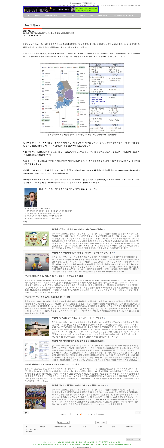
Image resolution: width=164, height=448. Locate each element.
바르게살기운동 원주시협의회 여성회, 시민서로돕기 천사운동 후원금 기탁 (48, 211)
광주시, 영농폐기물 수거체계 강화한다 (37, 208)
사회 (84, 426)
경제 (113, 426)
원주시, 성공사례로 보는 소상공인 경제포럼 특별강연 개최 (43, 216)
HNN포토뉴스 (130, 426)
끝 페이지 (101, 414)
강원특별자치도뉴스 (60, 426)
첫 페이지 (63, 414)
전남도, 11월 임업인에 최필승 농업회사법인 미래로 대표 (43, 213)
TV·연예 (100, 426)
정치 (70, 426)
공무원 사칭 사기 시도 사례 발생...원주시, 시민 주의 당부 (43, 218)
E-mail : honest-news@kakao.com (82, 447)
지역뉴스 (42, 426)
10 (94, 414)
